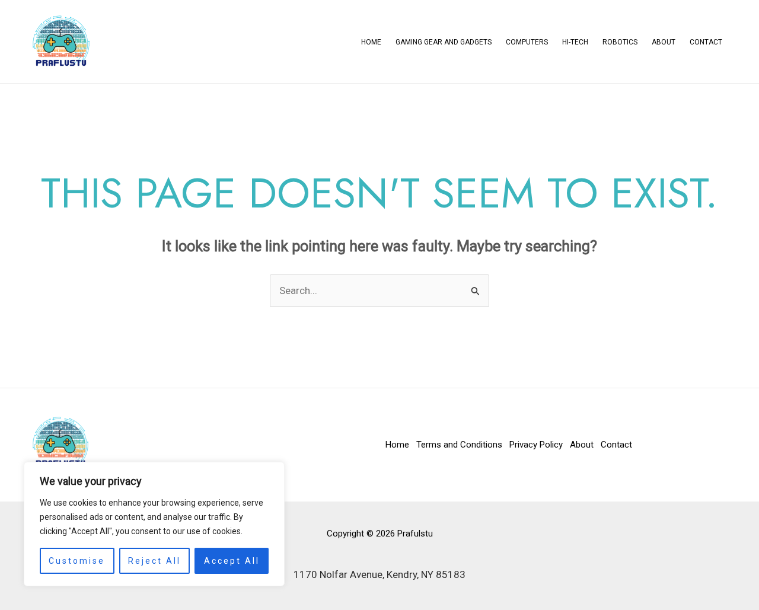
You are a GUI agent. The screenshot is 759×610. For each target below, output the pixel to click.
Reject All (154, 561)
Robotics (619, 42)
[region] (154, 524)
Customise (77, 561)
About (663, 42)
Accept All (232, 561)
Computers (527, 42)
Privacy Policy (536, 444)
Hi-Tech (575, 42)
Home (371, 42)
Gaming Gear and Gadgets (444, 42)
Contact (706, 42)
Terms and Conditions (459, 444)
